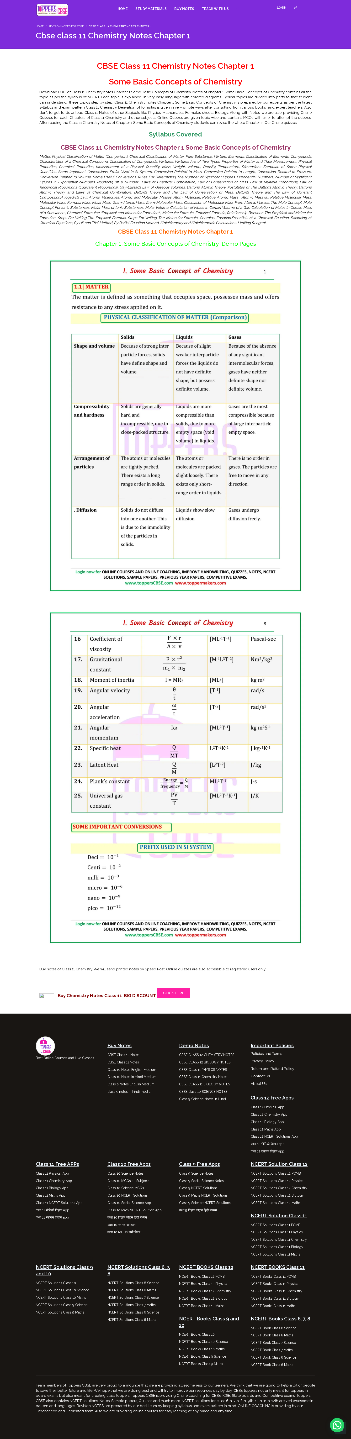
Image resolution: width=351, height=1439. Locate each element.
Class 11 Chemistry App (54, 1181)
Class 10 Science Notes (125, 1173)
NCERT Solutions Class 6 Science (133, 1312)
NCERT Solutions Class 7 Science (133, 1297)
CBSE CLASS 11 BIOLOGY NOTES (204, 1084)
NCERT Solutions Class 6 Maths (131, 1320)
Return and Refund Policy (272, 1069)
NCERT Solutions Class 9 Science (61, 1305)
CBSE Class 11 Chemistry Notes (203, 1077)
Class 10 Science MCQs (125, 1188)
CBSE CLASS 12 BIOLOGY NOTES (204, 1062)
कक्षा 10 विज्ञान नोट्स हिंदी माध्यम (127, 1217)
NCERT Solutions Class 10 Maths (61, 1297)
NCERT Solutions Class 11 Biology (277, 1247)
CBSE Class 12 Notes (123, 1055)
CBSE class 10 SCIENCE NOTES (203, 1092)
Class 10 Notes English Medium (131, 1070)
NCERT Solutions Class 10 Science (62, 1290)
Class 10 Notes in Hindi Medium (131, 1077)
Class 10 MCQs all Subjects (128, 1181)
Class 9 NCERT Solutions (198, 1188)
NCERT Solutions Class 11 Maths (275, 1254)
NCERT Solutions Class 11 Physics (277, 1232)
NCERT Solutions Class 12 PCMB (276, 1173)
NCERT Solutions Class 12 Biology (277, 1195)
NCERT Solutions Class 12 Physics (277, 1181)
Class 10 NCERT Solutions (127, 1195)
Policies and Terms (266, 1054)
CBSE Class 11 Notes (123, 1062)
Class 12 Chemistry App (269, 1114)
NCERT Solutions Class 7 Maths (131, 1305)
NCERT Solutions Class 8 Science (133, 1283)
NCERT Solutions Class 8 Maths (131, 1290)
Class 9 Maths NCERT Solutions (203, 1195)
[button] (337, 1425)
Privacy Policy (262, 1061)
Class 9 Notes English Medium (130, 1084)
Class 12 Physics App (267, 1107)
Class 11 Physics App (52, 1173)
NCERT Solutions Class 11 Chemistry (279, 1239)
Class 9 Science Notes (196, 1173)
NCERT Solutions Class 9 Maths (60, 1312)
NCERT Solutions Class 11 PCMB (275, 1225)
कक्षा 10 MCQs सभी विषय (123, 1232)
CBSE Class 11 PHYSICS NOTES (203, 1070)
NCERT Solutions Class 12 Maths (276, 1203)
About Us (258, 1084)
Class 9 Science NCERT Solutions (205, 1203)
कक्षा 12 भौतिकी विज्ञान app (268, 1144)
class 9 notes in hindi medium (130, 1092)
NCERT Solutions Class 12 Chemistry (279, 1188)
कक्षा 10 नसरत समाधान (121, 1225)
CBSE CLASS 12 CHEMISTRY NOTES (206, 1055)
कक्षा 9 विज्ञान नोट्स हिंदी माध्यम (198, 1210)
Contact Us (260, 1076)
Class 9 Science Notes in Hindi (202, 1099)
